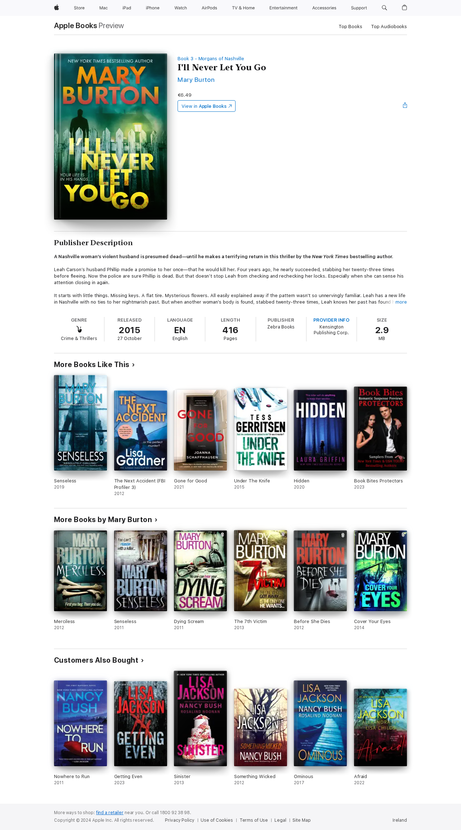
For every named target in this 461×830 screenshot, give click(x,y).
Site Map (301, 820)
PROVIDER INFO (331, 320)
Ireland (400, 820)
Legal (280, 820)
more (401, 302)
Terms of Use (254, 820)
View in (204, 106)
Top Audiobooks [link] (389, 26)
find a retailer (110, 812)
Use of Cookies (217, 820)
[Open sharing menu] (405, 106)
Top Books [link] (350, 26)
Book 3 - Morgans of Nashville (211, 58)
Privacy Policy (179, 820)
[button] (384, 8)
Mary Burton (196, 79)
